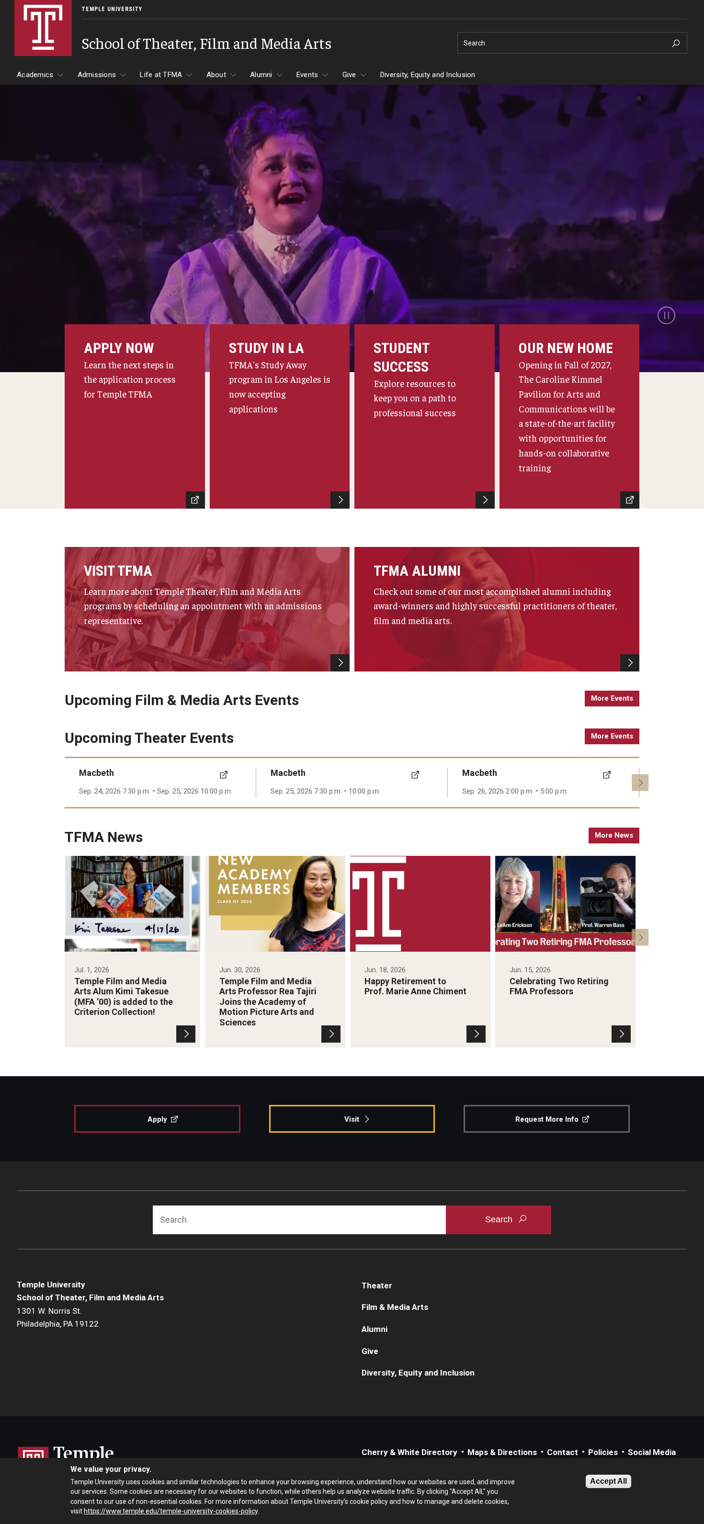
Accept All (608, 1481)
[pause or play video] (666, 315)
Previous (73, 782)
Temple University (111, 9)
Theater (377, 1285)
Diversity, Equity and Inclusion (428, 74)
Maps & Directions (502, 1452)
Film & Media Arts (395, 1307)
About (216, 74)
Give (349, 74)
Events (307, 74)
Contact (562, 1452)
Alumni (261, 74)
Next (640, 782)
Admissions (97, 74)
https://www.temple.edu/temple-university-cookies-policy (171, 1511)
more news (614, 835)
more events (612, 698)
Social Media (652, 1452)
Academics (35, 74)
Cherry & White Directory (409, 1452)
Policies (603, 1452)
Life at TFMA (161, 74)
